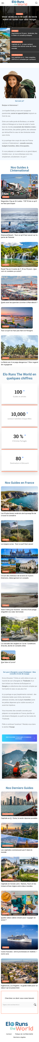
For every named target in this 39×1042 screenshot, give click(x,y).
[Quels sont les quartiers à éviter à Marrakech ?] (19, 288)
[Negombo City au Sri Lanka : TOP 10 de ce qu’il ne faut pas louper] (19, 186)
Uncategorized (17, 42)
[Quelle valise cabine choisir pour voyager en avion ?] (19, 903)
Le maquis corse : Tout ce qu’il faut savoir (17, 544)
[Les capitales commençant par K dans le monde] (19, 835)
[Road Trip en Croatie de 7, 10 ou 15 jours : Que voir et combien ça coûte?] (19, 254)
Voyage (19, 14)
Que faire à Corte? (8, 662)
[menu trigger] (3, 3)
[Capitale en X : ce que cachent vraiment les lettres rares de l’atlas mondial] (5, 45)
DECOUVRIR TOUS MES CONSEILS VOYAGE (18, 738)
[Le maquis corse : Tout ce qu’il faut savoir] (17, 531)
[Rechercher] (36, 3)
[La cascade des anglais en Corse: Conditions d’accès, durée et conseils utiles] (19, 628)
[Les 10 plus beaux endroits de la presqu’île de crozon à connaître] (19, 498)
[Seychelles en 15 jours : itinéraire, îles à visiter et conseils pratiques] (5, 33)
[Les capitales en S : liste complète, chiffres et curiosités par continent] (5, 57)
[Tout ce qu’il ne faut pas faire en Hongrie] (17, 318)
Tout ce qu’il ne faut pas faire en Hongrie (17, 331)
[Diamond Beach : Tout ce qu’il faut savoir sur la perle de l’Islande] (19, 220)
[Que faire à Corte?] (8, 655)
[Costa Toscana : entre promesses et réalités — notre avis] (19, 937)
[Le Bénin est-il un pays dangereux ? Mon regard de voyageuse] (19, 347)
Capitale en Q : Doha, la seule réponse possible (19, 818)
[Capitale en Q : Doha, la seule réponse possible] (19, 804)
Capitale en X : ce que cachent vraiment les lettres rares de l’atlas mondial (24, 46)
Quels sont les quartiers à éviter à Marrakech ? (19, 302)
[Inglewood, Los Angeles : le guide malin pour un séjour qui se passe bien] (19, 971)
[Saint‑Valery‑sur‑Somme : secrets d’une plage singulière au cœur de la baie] (19, 595)
